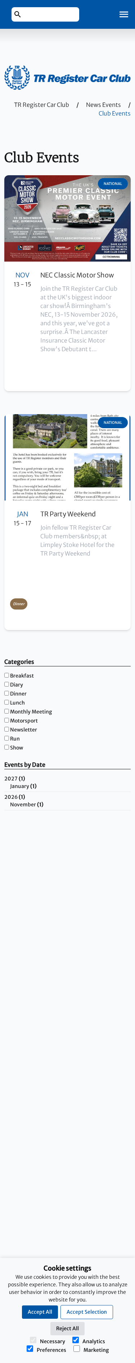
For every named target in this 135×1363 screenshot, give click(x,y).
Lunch (17, 702)
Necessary (52, 1341)
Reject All (67, 1328)
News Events (103, 104)
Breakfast (22, 676)
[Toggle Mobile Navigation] (123, 14)
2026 (14, 797)
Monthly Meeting (31, 711)
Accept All (40, 1312)
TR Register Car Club (41, 104)
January (23, 786)
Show (16, 747)
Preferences (51, 1350)
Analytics (93, 1341)
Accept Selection (87, 1312)
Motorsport (24, 720)
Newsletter (23, 729)
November (27, 804)
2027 (14, 778)
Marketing (96, 1350)
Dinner (18, 693)
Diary (16, 685)
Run (15, 738)
